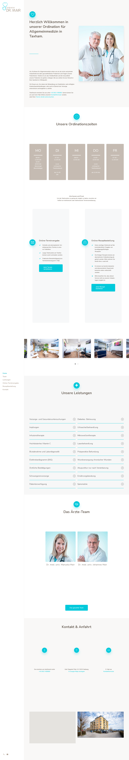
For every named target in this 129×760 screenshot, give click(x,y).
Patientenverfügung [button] (38, 484)
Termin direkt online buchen (45, 97)
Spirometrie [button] (82, 484)
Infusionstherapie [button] (36, 435)
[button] (51, 268)
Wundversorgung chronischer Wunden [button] (94, 459)
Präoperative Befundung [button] (88, 451)
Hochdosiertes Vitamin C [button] (40, 443)
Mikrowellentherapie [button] (86, 435)
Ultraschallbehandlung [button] (87, 427)
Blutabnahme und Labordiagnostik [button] (44, 451)
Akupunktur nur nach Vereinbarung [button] (92, 468)
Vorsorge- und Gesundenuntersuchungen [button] (47, 419)
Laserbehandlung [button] (85, 443)
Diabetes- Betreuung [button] (86, 419)
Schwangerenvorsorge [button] (39, 476)
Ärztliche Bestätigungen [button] (39, 468)
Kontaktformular (56, 95)
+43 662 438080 (44, 671)
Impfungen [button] (34, 427)
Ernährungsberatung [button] (86, 476)
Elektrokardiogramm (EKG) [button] (40, 459)
